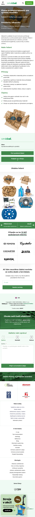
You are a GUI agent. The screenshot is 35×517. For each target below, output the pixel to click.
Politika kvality (17, 445)
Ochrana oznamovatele (17, 452)
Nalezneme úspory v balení (17, 411)
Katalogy (17, 436)
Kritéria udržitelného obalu (17, 470)
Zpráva (3, 340)
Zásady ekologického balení (17, 472)
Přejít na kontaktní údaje (17, 366)
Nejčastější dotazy (17, 474)
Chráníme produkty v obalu (17, 413)
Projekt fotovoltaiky (17, 454)
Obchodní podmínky (17, 443)
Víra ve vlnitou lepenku (17, 466)
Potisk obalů (17, 409)
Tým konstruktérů (17, 434)
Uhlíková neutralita (17, 468)
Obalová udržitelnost (17, 463)
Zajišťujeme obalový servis (17, 416)
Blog (17, 441)
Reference (17, 438)
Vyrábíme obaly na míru (17, 407)
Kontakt (17, 340)
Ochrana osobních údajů (17, 449)
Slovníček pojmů (17, 477)
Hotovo (31, 340)
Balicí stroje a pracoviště (17, 418)
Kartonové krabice (28, 508)
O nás (17, 432)
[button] (24, 496)
